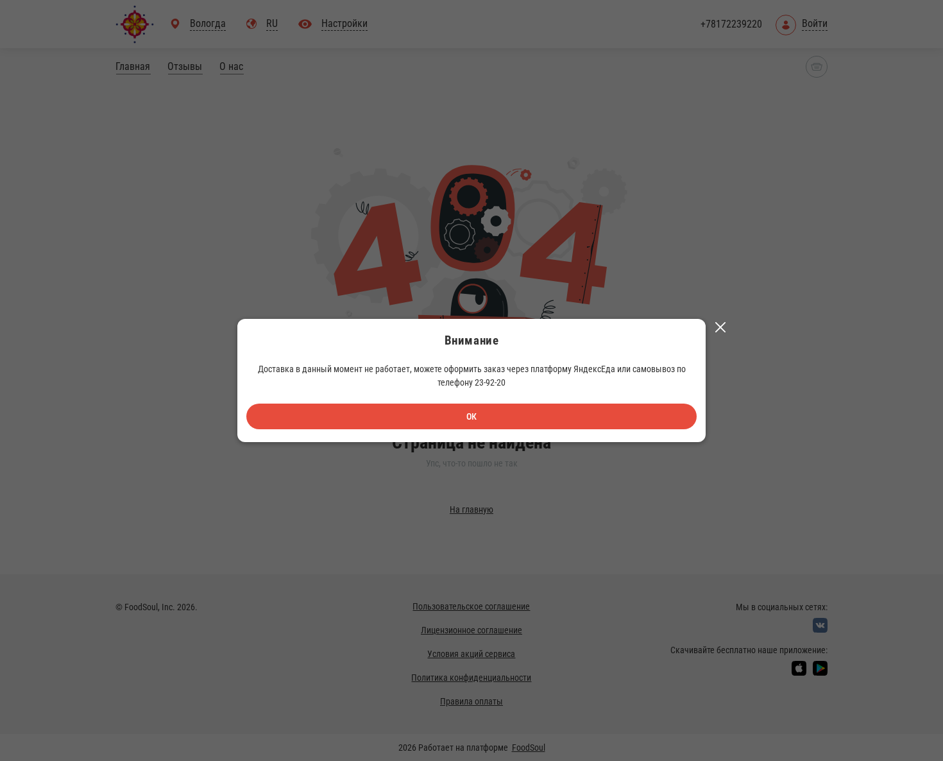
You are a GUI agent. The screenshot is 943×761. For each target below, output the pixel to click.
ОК (471, 416)
